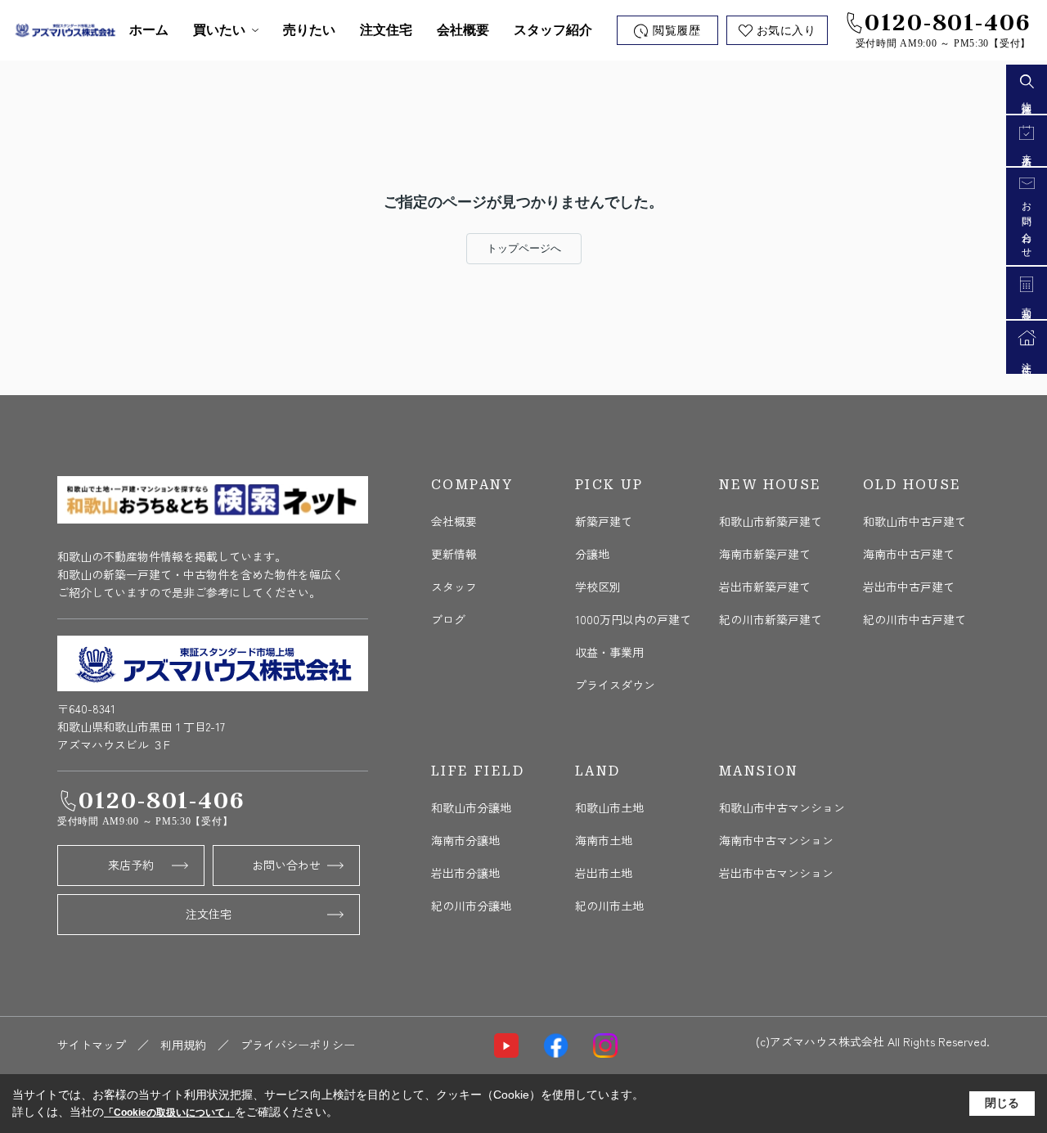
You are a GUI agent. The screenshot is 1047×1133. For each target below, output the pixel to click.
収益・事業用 (609, 652)
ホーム (149, 30)
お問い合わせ (286, 864)
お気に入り (786, 31)
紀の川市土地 (609, 905)
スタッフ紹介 (553, 30)
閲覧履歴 (676, 31)
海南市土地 (603, 840)
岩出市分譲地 (465, 873)
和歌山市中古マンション (782, 807)
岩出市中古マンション (776, 873)
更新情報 (454, 554)
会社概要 (463, 30)
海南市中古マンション (776, 840)
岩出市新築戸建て (765, 586)
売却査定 (1026, 304)
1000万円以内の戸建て (633, 619)
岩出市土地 (603, 873)
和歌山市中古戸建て (914, 521)
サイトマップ (91, 1044)
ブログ (448, 619)
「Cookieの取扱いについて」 (169, 1112)
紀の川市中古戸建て (914, 619)
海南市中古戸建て (909, 554)
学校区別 (598, 586)
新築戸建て (603, 521)
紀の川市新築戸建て (770, 619)
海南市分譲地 (465, 840)
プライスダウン (615, 685)
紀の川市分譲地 (471, 905)
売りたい (309, 30)
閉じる (1002, 1102)
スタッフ (454, 586)
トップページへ (524, 248)
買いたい (219, 30)
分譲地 (592, 554)
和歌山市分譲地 (471, 807)
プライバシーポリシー (297, 1044)
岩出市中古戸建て (909, 586)
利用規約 (183, 1044)
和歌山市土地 (609, 807)
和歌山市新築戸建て (770, 521)
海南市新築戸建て (765, 554)
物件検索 (1026, 99)
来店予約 (131, 864)
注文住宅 (386, 30)
